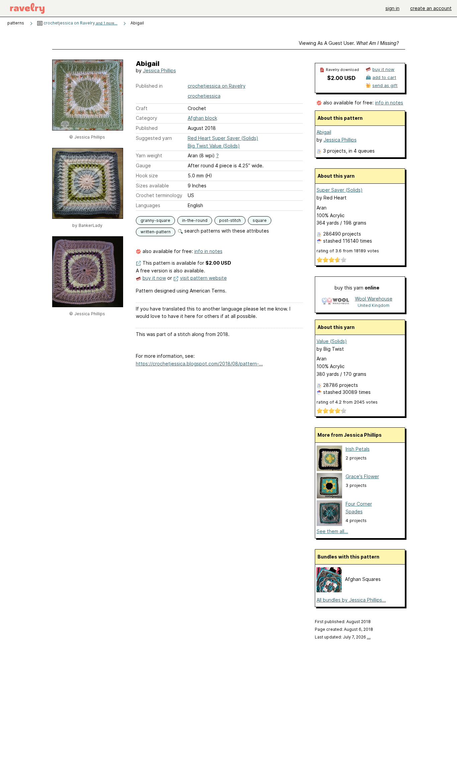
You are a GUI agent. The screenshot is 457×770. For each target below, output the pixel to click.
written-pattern (156, 231)
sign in (392, 8)
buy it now (154, 278)
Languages (148, 205)
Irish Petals (358, 449)
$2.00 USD (341, 78)
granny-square (155, 220)
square (260, 220)
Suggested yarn (154, 138)
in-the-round (194, 220)
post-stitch (230, 220)
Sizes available (152, 185)
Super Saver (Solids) (339, 190)
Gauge (143, 165)
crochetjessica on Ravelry (79, 22)
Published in (149, 86)
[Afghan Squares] (329, 590)
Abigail (323, 132)
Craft (142, 108)
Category (146, 118)
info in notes (208, 251)
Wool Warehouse (373, 299)
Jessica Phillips (159, 70)
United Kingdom (373, 305)
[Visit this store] (335, 302)
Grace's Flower (362, 476)
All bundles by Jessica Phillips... (351, 600)
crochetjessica (204, 96)
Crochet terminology (159, 195)
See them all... (332, 531)
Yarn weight (149, 155)
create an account (431, 8)
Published (147, 128)
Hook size (147, 175)
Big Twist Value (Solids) (214, 146)
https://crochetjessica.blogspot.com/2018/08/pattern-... (199, 363)
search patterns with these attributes (226, 231)
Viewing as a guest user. (349, 43)
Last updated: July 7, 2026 (343, 636)
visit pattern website (203, 278)
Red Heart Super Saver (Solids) (223, 138)
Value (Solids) (331, 341)
